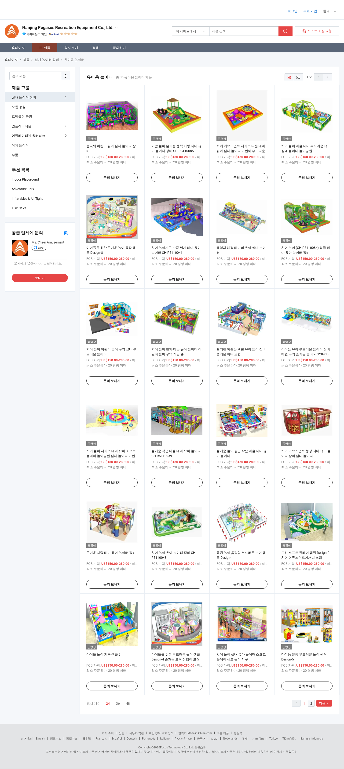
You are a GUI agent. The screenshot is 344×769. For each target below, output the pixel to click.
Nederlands (230, 738)
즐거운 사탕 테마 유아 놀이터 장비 (111, 552)
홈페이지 (18, 47)
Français (101, 738)
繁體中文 (71, 738)
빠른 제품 (223, 733)
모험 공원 (19, 107)
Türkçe (273, 738)
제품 (47, 47)
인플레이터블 (21, 126)
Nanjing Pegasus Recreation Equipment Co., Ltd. (67, 27)
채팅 (41, 248)
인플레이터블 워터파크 (28, 135)
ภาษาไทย (258, 738)
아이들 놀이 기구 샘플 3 (103, 654)
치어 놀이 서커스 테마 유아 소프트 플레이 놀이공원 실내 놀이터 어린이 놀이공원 (111, 456)
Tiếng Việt (289, 738)
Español (117, 738)
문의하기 (119, 47)
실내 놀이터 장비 (24, 97)
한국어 (201, 738)
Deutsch (132, 738)
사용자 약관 (136, 733)
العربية (214, 738)
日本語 (86, 738)
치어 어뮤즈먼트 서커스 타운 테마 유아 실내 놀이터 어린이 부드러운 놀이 (240, 151)
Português (148, 738)
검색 (95, 47)
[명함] (66, 233)
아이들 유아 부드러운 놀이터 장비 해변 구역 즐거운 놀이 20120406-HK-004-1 (305, 354)
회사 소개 (71, 47)
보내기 (40, 278)
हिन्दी (245, 738)
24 (108, 703)
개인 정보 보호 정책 (161, 733)
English (40, 738)
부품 (15, 154)
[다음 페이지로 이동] (327, 77)
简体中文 (55, 738)
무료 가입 (310, 11)
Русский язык (183, 738)
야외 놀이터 (20, 145)
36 (118, 703)
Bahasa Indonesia (311, 738)
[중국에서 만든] (35, 9)
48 (128, 703)
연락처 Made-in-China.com (195, 733)
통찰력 (238, 733)
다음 (322, 703)
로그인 (292, 11)
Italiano (165, 738)
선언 (121, 733)
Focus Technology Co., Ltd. (177, 747)
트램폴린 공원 (22, 116)
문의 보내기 (112, 177)
